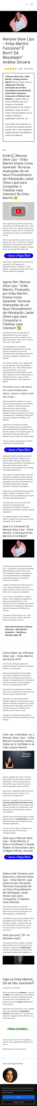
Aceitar (18, 1097)
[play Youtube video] (18, 211)
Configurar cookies (18, 1102)
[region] (18, 1095)
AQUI (15, 635)
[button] (26, 4)
